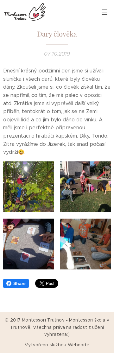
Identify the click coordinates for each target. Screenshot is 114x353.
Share (19, 283)
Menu (104, 11)
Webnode (78, 345)
